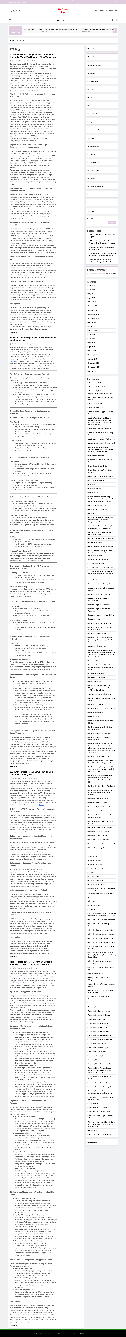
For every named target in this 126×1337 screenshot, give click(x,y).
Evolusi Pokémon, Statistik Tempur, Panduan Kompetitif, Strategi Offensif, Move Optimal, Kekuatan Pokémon (100, 499)
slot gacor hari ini (94, 130)
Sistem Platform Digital (96, 848)
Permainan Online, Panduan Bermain (100, 827)
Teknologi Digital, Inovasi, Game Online (101, 1083)
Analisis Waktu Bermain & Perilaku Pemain (102, 439)
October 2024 (92, 371)
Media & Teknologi (94, 681)
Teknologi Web (93, 1103)
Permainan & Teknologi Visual (98, 799)
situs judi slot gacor (94, 860)
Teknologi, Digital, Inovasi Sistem (99, 1112)
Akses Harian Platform (95, 383)
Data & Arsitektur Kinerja (96, 456)
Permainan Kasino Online (96, 811)
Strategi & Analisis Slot (96, 974)
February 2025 (93, 355)
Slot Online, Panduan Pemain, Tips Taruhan (102, 934)
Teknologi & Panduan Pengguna (98, 1031)
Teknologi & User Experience (97, 1052)
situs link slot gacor (94, 65)
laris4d (41, 805)
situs (90, 97)
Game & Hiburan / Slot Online (98, 505)
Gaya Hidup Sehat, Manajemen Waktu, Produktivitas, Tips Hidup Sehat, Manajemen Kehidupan (100, 553)
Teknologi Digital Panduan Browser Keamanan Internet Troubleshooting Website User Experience (100, 1070)
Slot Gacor (91, 901)
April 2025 (91, 347)
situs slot (91, 73)
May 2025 (91, 343)
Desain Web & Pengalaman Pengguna (100, 476)
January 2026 (92, 310)
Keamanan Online (94, 619)
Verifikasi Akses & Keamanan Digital (100, 1134)
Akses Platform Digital (95, 407)
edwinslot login (93, 493)
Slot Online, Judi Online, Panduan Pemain (101, 920)
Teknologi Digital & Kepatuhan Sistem (100, 1064)
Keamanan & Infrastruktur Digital (99, 584)
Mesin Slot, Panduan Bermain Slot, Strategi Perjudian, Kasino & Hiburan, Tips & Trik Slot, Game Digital (102, 688)
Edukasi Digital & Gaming (96, 480)
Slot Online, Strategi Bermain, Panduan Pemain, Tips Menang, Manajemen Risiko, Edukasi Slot (102, 955)
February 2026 (93, 306)
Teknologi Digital (94, 1060)
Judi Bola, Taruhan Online (96, 563)
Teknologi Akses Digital (96, 1056)
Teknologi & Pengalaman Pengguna (99, 1035)
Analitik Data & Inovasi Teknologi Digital (101, 443)
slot (89, 106)
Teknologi (91, 1003)
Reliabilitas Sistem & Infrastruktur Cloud (101, 844)
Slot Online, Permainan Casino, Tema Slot (102, 942)
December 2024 (93, 363)
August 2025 (92, 330)
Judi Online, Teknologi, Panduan (98, 580)
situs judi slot (92, 856)
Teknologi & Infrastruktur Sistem (99, 1015)
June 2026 (91, 290)
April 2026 (91, 298)
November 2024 (93, 367)
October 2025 (92, 322)
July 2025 (91, 334)
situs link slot (92, 114)
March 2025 (92, 351)
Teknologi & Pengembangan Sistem (100, 1039)
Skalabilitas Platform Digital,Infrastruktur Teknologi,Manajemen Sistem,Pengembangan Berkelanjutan (101, 891)
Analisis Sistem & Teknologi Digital (100, 429)
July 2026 (91, 286)
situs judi (91, 852)
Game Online (92, 513)
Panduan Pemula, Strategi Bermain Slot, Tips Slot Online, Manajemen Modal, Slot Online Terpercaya (101, 769)
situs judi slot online (95, 864)
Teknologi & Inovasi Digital (97, 1019)
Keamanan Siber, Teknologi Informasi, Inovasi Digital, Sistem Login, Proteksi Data (100, 640)
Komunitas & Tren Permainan (97, 661)
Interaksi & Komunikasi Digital (98, 559)
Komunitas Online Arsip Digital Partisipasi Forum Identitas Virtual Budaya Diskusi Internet (102, 667)
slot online (91, 909)
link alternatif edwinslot (96, 673)
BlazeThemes (80, 1333)
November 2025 (93, 318)
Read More (13, 332)
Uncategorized (93, 1130)
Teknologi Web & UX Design (97, 1108)
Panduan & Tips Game (95, 704)
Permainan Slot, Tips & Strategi (98, 832)
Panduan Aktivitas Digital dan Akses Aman (102, 708)
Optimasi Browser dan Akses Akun (99, 694)
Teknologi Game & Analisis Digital (99, 1087)
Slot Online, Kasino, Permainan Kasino (100, 930)
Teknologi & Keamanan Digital (98, 1023)
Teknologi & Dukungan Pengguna (99, 1011)
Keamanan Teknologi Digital (97, 646)
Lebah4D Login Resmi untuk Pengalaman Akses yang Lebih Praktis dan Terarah (80, 2)
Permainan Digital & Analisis (97, 803)
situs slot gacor (93, 146)
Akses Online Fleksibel (95, 403)
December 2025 (93, 314)
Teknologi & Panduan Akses (97, 1027)
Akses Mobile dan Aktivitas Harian (99, 387)
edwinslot (91, 484)
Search (90, 218)
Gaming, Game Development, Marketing (101, 538)
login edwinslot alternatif (96, 677)
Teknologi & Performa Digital (97, 1043)
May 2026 (91, 294)
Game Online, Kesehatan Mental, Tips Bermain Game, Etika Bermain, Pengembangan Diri (100, 520)
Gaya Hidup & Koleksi (95, 542)
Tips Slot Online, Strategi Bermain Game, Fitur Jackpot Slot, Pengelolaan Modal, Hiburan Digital (101, 1124)
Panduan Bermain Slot (95, 712)
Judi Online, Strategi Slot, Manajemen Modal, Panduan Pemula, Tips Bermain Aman (100, 574)
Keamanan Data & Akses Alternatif (99, 594)
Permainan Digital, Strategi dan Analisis (101, 807)
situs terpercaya (93, 162)
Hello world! (112, 274)
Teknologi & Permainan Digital (98, 1048)
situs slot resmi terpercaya (97, 884)
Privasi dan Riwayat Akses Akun (98, 840)
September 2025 (93, 326)
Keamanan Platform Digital (97, 633)
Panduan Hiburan (94, 717)
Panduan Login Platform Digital (98, 756)
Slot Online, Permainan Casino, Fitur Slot (101, 938)
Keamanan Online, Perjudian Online (99, 623)
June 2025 (91, 339)
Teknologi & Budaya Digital (97, 1007)
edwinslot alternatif (94, 488)
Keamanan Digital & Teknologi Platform (101, 615)
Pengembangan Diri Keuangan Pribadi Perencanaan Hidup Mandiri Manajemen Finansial (101, 792)
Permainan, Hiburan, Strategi (97, 836)
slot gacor (19, 978)
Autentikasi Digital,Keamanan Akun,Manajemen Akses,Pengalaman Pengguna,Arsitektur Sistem (100, 449)
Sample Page (61, 20)
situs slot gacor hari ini (96, 187)
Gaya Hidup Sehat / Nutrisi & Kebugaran (101, 547)
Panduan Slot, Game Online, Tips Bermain (101, 786)
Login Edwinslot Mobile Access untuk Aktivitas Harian (29, 29)
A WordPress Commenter (97, 274)
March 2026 (92, 302)
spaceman (91, 195)
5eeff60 (14, 61)
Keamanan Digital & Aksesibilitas (99, 605)
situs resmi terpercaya (95, 868)
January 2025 (92, 359)
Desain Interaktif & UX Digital (97, 466)
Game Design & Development (97, 509)
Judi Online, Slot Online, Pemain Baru (100, 567)
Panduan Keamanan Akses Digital (99, 733)
